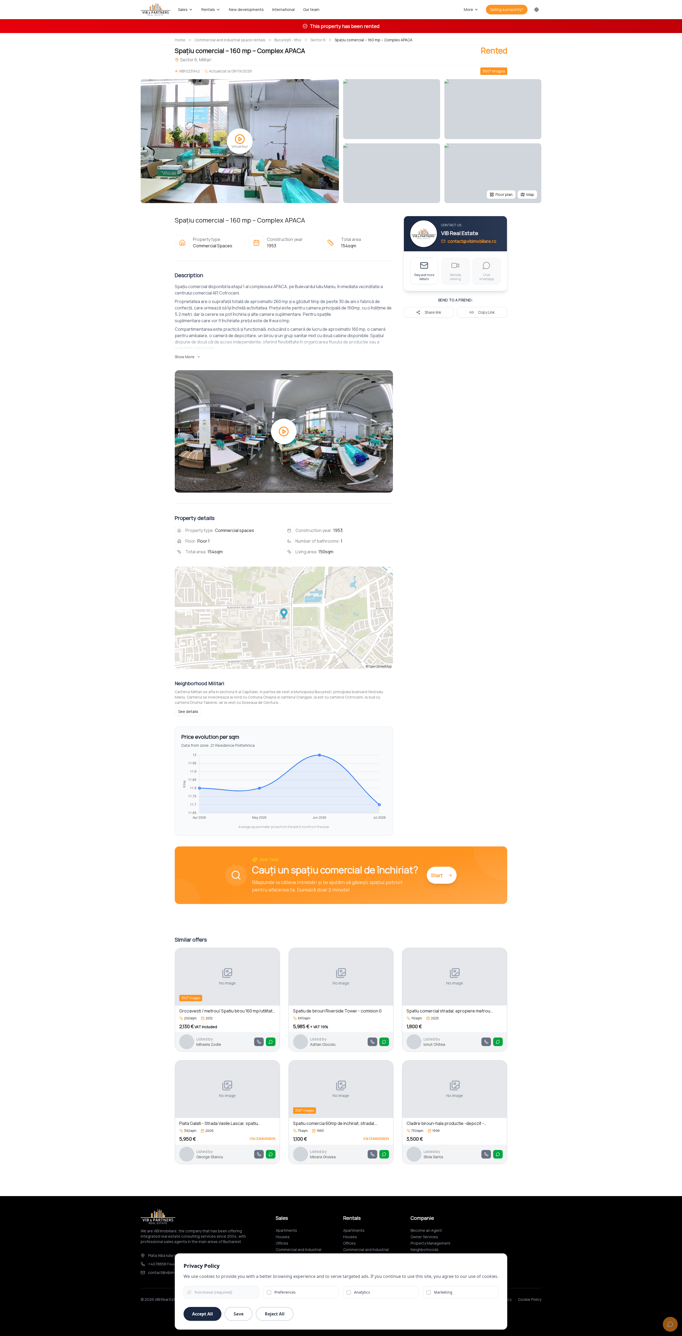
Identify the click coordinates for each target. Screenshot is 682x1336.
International (283, 9)
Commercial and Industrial (298, 1249)
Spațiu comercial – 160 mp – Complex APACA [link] (373, 39)
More (468, 9)
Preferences (285, 1292)
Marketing (443, 1292)
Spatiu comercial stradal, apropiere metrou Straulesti (448, 1011)
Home (180, 39)
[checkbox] (189, 1292)
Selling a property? (506, 9)
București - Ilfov (287, 39)
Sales (183, 9)
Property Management (430, 1243)
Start (437, 875)
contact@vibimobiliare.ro (472, 241)
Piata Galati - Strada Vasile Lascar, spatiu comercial (218, 1123)
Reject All (275, 1314)
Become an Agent (426, 1230)
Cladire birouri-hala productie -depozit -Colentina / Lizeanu (445, 1123)
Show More (184, 356)
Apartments (286, 1230)
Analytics (362, 1292)
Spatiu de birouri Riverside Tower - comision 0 (337, 1011)
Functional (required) (213, 1292)
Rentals (208, 9)
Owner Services (424, 1236)
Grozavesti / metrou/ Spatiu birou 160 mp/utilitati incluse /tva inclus (226, 1011)
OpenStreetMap (380, 666)
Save (238, 1314)
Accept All (202, 1314)
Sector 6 (318, 39)
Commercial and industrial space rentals (229, 39)
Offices (282, 1243)
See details (188, 711)
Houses (283, 1236)
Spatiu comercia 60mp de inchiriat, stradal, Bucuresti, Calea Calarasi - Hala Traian (334, 1123)
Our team (311, 9)
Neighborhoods (425, 1249)
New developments (246, 9)
